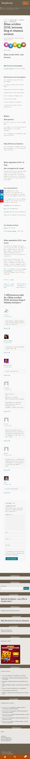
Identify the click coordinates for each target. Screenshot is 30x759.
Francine (6, 423)
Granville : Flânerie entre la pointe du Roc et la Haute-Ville (15, 693)
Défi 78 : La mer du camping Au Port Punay (9, 285)
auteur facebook (12, 231)
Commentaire (9, 514)
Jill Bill (6, 211)
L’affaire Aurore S (9, 68)
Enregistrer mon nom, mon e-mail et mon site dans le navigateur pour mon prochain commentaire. (15, 553)
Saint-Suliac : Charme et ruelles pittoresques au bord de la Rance (15, 678)
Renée (5, 482)
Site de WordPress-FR (6, 740)
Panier (23, 756)
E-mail (8, 538)
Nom (7, 532)
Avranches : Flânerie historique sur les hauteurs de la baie (15, 682)
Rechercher (3, 586)
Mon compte (5, 757)
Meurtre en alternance (6, 630)
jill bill (6, 314)
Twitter (6, 227)
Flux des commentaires (6, 739)
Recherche (15, 757)
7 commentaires (12, 21)
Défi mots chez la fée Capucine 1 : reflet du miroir (21, 285)
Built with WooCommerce (8, 753)
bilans (12, 279)
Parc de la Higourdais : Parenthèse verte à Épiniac (14, 675)
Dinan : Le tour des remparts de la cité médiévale (14, 688)
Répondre (6, 328)
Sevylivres (7, 3)
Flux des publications (6, 737)
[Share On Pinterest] (1, 200)
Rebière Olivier (8, 365)
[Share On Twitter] (1, 194)
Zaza (5, 208)
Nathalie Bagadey (8, 340)
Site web (8, 545)
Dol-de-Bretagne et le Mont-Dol (9, 690)
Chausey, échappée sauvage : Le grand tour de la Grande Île (15, 685)
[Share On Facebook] (1, 191)
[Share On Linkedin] (1, 197)
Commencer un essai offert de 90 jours (10, 610)
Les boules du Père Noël (6, 631)
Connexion (3, 736)
